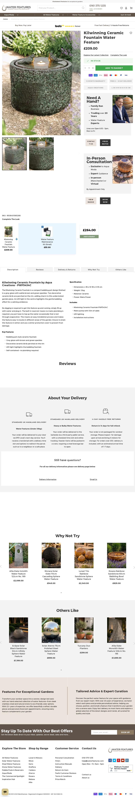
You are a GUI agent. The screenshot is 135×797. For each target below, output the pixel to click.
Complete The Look (118, 55)
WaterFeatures (23, 794)
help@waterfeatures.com (93, 761)
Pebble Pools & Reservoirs (13, 770)
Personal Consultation (64, 758)
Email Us (93, 479)
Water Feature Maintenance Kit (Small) (47, 241)
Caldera (32, 770)
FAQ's (57, 761)
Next (134, 567)
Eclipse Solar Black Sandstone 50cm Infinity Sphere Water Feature (18, 651)
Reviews (40, 270)
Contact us (91, 142)
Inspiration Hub (8, 779)
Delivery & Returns (67, 270)
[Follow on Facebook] (110, 760)
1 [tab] (61, 593)
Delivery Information (47, 479)
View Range (91, 201)
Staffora (32, 767)
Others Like (120, 270)
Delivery (58, 767)
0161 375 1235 (87, 758)
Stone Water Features (11, 767)
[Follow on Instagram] (127, 760)
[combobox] (61, 8)
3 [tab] (67, 593)
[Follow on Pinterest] (118, 760)
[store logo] (16, 8)
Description (12, 270)
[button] (76, 83)
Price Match (105, 142)
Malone (32, 779)
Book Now (105, 201)
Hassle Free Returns (120, 25)
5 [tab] (74, 593)
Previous (1, 566)
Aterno (32, 773)
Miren (31, 761)
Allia (30, 782)
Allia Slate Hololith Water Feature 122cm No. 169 (18, 573)
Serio (31, 764)
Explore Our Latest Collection (96, 55)
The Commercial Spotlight (13, 776)
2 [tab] (64, 593)
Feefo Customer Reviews (65, 773)
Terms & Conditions (63, 776)
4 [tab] (71, 593)
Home (5, 19)
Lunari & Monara (35, 758)
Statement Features (60, 1)
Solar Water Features (11, 761)
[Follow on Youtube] (122, 760)
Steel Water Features (11, 764)
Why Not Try (94, 270)
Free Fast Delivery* (102, 25)
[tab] (67, 288)
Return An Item (61, 770)
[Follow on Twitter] (114, 760)
